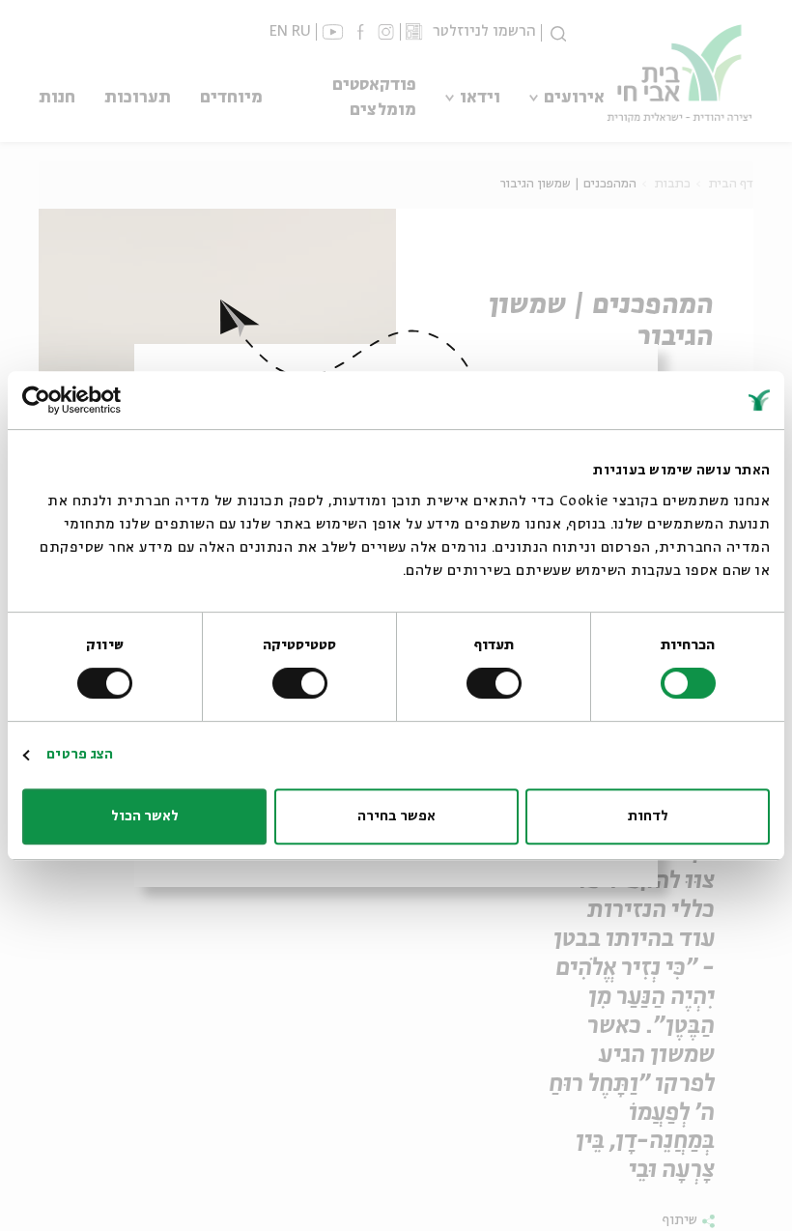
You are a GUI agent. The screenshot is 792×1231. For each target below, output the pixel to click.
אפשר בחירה (396, 816)
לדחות (648, 816)
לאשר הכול (145, 816)
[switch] (497, 683)
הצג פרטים (79, 754)
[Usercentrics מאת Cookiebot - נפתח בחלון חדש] (106, 400)
